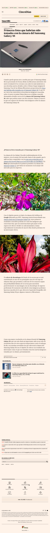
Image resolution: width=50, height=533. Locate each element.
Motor (33, 24)
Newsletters (24, 522)
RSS (21, 522)
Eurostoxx (7, 464)
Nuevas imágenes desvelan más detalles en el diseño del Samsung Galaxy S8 (28, 365)
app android (40, 494)
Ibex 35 (3, 7)
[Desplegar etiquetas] (45, 385)
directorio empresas (40, 489)
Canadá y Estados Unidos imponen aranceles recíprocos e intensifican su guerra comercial (25, 442)
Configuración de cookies (25, 520)
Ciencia (17, 385)
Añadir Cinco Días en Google (42, 74)
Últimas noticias (6, 439)
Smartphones (12, 24)
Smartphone (31, 385)
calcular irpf (9, 484)
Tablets (17, 24)
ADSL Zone (44, 21)
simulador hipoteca (25, 484)
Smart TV (21, 24)
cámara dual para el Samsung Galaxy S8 (17, 219)
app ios (25, 494)
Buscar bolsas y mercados (8, 458)
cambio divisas (25, 489)
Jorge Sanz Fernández (25, 69)
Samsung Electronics (24, 385)
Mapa (19, 522)
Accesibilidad (39, 520)
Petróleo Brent (21, 7)
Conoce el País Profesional (25, 499)
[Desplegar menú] (3, 11)
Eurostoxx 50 (31, 7)
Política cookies (17, 520)
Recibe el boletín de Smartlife (11, 357)
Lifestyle (29, 24)
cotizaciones (9, 494)
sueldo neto (40, 484)
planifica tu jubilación (9, 489)
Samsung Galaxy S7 (10, 166)
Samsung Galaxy (12, 385)
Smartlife (6, 21)
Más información (7, 391)
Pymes (37, 24)
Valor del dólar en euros (43, 7)
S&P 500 (11, 7)
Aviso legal (13, 520)
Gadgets (25, 24)
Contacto (9, 520)
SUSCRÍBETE (37, 16)
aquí (31, 391)
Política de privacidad (33, 520)
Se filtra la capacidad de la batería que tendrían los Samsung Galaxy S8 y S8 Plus (28, 374)
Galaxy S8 (6, 385)
